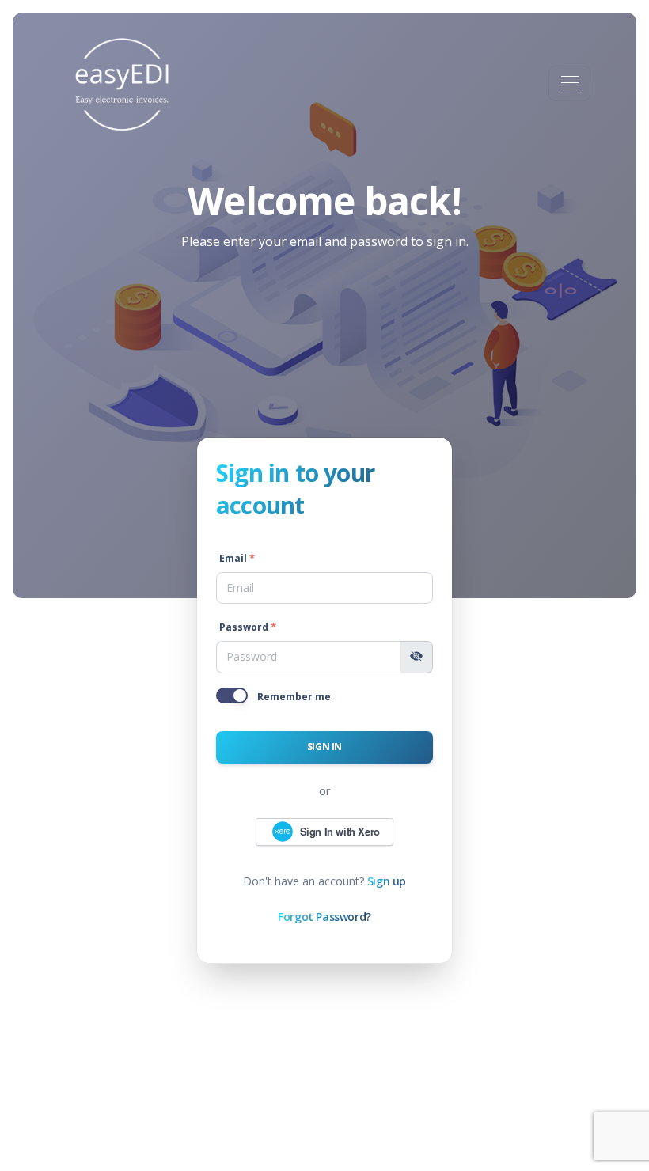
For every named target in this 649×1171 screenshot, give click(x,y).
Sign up (386, 881)
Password (243, 627)
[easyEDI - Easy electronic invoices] (122, 83)
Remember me (294, 696)
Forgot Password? (324, 916)
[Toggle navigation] (569, 83)
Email (233, 558)
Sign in (324, 746)
